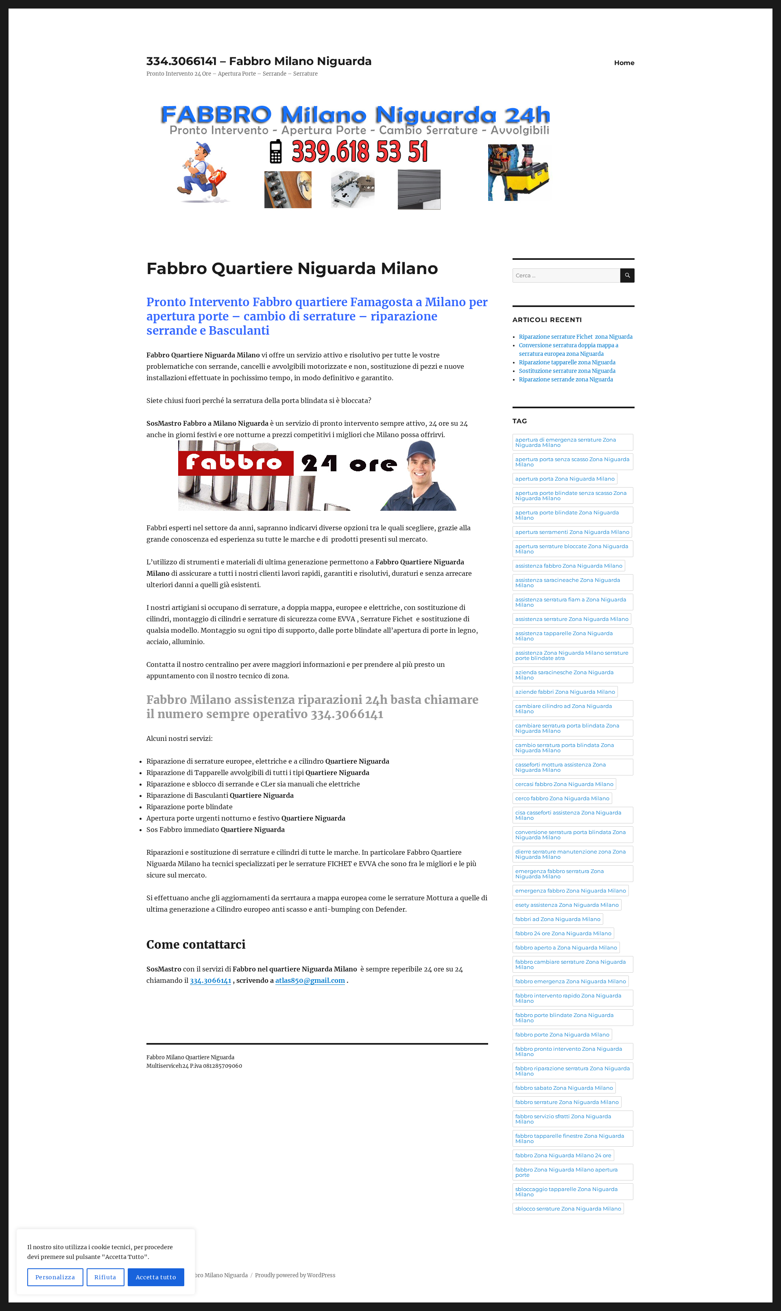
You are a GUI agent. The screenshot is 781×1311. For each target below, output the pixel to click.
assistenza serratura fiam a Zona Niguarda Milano (570, 602)
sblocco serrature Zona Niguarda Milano (568, 1208)
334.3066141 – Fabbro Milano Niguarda (259, 61)
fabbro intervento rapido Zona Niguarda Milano (568, 998)
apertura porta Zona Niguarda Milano (565, 478)
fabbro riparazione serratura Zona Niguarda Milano (572, 1071)
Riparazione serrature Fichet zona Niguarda (576, 336)
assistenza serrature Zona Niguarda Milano (571, 619)
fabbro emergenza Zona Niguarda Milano (570, 981)
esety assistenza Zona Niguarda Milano (567, 905)
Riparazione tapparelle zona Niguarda (567, 362)
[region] (105, 1262)
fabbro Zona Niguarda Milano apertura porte (566, 1172)
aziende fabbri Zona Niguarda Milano (565, 691)
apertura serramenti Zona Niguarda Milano (572, 532)
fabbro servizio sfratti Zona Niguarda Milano (563, 1119)
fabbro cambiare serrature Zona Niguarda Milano (570, 964)
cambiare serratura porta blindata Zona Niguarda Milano (567, 728)
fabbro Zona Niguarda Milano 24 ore (563, 1155)
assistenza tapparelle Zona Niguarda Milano (564, 636)
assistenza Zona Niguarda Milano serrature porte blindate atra (571, 655)
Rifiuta (105, 1277)
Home (624, 63)
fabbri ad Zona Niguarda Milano (557, 919)
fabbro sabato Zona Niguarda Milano (564, 1088)
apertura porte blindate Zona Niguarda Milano (567, 515)
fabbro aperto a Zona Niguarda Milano (566, 947)
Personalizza (55, 1277)
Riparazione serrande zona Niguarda (566, 379)
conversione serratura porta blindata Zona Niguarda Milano (570, 835)
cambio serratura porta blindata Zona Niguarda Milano (564, 747)
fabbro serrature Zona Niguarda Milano (567, 1102)
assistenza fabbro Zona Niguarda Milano (568, 565)
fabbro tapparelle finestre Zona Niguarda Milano (569, 1138)
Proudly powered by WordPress (295, 1275)
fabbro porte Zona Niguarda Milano (562, 1034)
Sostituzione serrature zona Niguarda (567, 371)
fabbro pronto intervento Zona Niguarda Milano (568, 1051)
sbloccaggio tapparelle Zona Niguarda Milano (566, 1192)
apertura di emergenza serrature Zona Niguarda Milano (565, 442)
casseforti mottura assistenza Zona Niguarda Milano (560, 767)
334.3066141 (210, 980)
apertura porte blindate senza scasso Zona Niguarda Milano (571, 495)
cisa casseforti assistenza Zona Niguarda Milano (568, 815)
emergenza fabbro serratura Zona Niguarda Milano (559, 874)
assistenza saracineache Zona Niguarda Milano (567, 582)
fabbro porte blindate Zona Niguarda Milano (564, 1018)
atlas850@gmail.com (310, 980)
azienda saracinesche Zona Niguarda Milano (564, 675)
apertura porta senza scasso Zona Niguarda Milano (572, 462)
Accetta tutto (156, 1277)
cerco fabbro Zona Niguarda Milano (562, 798)
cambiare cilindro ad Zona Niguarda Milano (563, 708)
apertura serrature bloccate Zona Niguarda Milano (571, 549)
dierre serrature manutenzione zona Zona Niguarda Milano (570, 854)
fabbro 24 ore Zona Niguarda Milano (563, 933)
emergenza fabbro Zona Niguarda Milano (570, 890)
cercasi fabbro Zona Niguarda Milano (564, 784)
